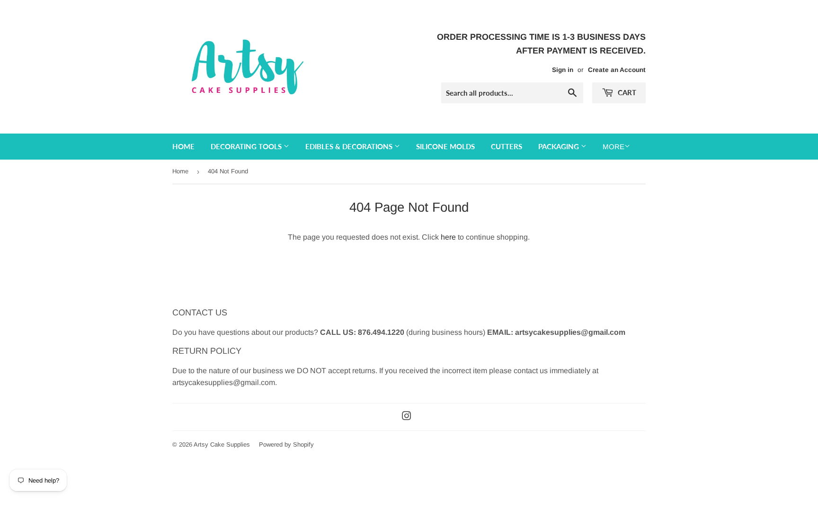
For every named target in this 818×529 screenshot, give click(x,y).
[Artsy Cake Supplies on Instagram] (406, 417)
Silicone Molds (445, 146)
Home (183, 146)
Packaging (559, 146)
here (448, 237)
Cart (626, 92)
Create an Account (617, 69)
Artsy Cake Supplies (222, 444)
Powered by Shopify (286, 444)
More (613, 147)
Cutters (506, 146)
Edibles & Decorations (349, 146)
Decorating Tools (247, 146)
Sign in (562, 69)
